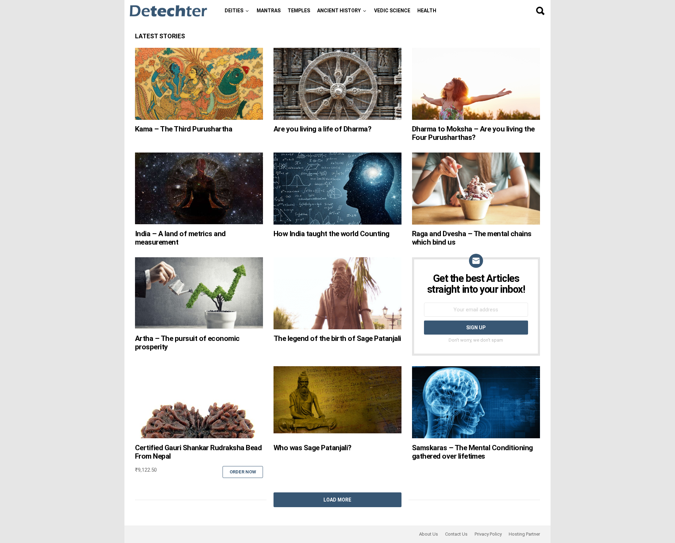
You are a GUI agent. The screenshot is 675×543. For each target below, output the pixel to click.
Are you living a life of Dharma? (322, 129)
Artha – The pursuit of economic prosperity (187, 342)
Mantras (269, 10)
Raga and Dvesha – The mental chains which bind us (472, 238)
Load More (337, 500)
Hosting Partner (524, 534)
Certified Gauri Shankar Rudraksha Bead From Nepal (198, 452)
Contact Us (456, 534)
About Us (428, 534)
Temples (299, 10)
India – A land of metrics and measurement (180, 238)
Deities (234, 10)
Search (540, 11)
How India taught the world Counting (332, 234)
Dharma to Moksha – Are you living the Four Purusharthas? (473, 133)
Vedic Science (392, 10)
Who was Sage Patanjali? (313, 448)
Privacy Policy (488, 534)
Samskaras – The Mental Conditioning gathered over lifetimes (472, 452)
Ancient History (339, 10)
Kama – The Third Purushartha (183, 129)
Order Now (243, 471)
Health (426, 10)
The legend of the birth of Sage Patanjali (337, 338)
